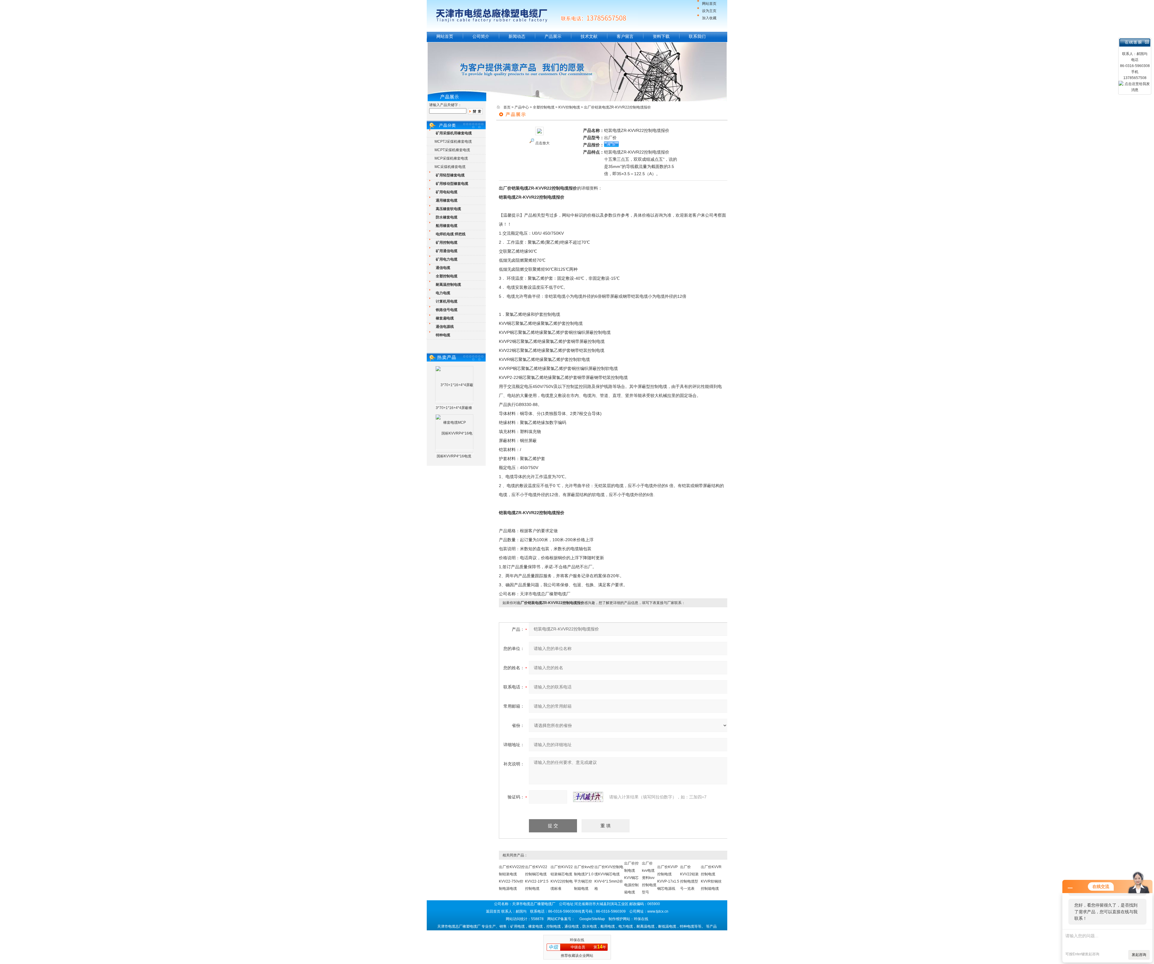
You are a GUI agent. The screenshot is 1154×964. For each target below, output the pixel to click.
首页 (507, 107)
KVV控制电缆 (569, 107)
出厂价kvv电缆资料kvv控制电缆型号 (649, 877)
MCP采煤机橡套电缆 (451, 158)
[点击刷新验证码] (588, 797)
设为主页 (709, 11)
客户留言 (625, 36)
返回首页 (493, 911)
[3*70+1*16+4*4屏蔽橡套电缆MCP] (454, 403)
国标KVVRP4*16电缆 (454, 456)
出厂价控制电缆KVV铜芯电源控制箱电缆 (631, 877)
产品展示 (553, 36)
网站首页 (709, 4)
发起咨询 (1139, 955)
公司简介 (480, 36)
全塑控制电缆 (543, 107)
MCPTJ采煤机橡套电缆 (453, 141)
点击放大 (542, 143)
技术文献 (589, 36)
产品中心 (521, 107)
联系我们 (697, 36)
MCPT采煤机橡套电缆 (452, 150)
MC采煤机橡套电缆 (450, 167)
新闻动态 (516, 36)
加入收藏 (709, 18)
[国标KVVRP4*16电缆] (454, 452)
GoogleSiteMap (592, 919)
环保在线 (577, 940)
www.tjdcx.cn (657, 911)
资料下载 (661, 36)
